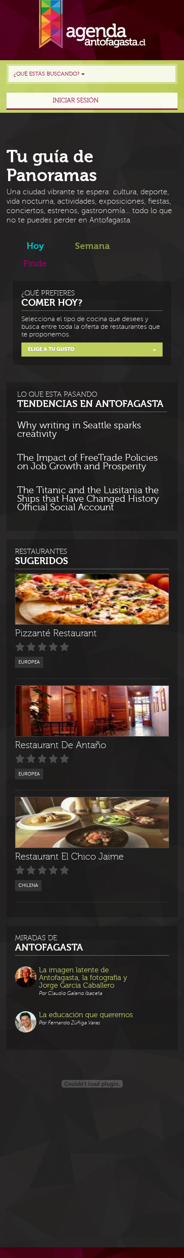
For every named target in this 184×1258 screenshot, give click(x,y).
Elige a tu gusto (51, 349)
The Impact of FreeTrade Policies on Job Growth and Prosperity (87, 462)
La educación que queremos (86, 1015)
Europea (29, 662)
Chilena (28, 885)
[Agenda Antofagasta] (92, 24)
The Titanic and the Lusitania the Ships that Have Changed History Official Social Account (88, 499)
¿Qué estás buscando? (47, 74)
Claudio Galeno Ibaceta (75, 993)
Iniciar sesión (75, 100)
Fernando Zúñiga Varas (74, 1023)
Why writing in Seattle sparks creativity (79, 430)
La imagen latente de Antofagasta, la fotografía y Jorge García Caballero (83, 977)
